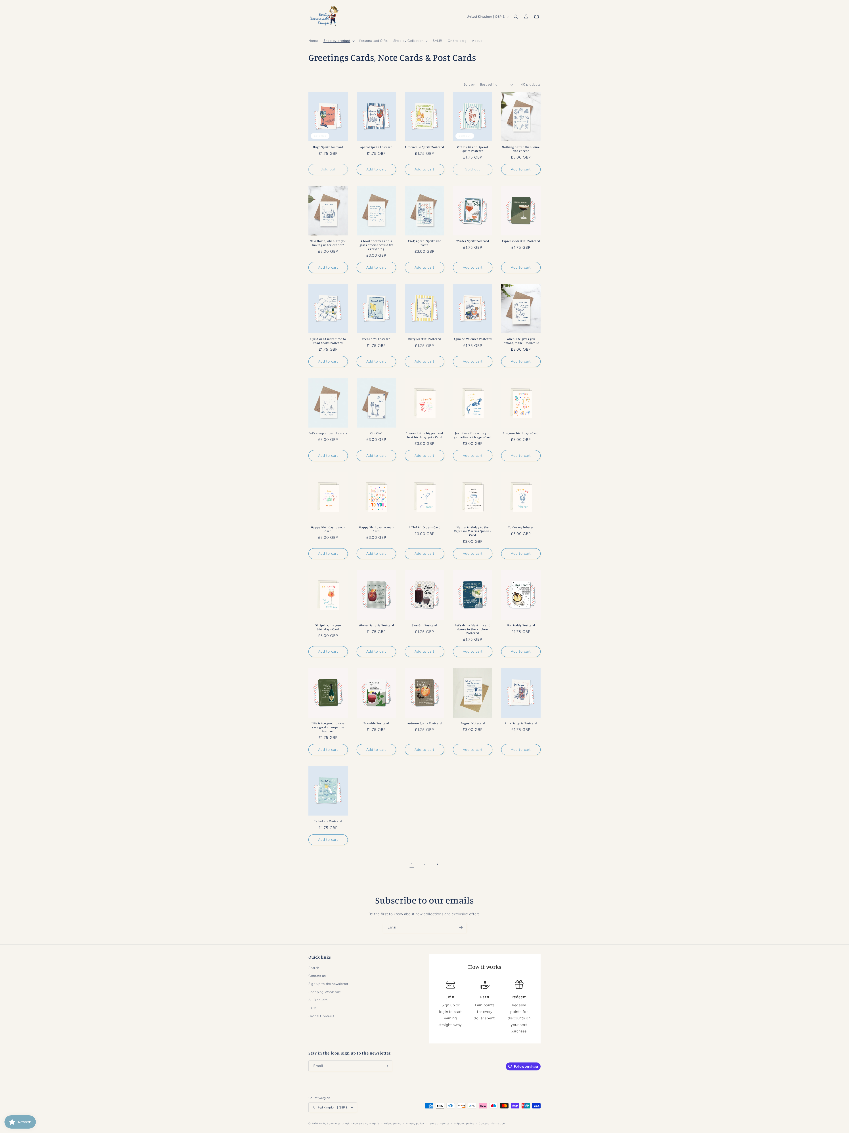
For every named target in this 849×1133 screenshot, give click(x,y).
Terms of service (438, 1123)
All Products (318, 1000)
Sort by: (469, 84)
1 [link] (412, 864)
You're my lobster (521, 527)
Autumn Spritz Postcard (424, 723)
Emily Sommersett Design (335, 1123)
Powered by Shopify (366, 1123)
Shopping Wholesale (324, 992)
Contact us (317, 976)
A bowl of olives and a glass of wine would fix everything (376, 245)
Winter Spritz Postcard (472, 241)
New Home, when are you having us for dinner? (328, 243)
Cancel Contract (321, 1016)
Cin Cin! (376, 433)
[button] (338, 41)
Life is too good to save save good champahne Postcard (328, 727)
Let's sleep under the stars (328, 433)
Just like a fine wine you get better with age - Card (472, 435)
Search (313, 968)
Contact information (492, 1123)
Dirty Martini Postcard (424, 339)
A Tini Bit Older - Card (425, 527)
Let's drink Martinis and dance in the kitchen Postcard (473, 629)
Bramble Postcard (376, 723)
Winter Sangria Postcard (376, 625)
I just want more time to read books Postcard (328, 341)
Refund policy (392, 1123)
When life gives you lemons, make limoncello (521, 341)
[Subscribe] (461, 927)
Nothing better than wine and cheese (521, 149)
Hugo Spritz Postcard (328, 147)
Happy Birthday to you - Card (328, 529)
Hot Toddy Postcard (521, 625)
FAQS (312, 1008)
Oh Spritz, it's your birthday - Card (328, 627)
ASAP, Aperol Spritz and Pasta (425, 243)
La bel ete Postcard (328, 821)
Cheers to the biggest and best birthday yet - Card (424, 435)
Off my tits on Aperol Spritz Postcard (472, 149)
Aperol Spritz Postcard (376, 147)
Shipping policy (464, 1123)
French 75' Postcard (376, 339)
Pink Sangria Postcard (521, 723)
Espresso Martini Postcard (521, 241)
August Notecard (473, 723)
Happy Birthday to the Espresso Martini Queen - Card (472, 531)
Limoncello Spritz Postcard (424, 147)
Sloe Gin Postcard (424, 625)
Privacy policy (415, 1123)
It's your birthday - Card (521, 433)
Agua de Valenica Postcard (473, 339)
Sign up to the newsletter (328, 984)
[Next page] (437, 864)
